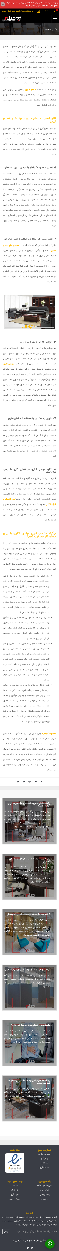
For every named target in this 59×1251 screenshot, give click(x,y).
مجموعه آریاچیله (49, 733)
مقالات (48, 29)
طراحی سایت (40, 1240)
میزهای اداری (9, 364)
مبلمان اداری (30, 89)
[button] (47, 11)
